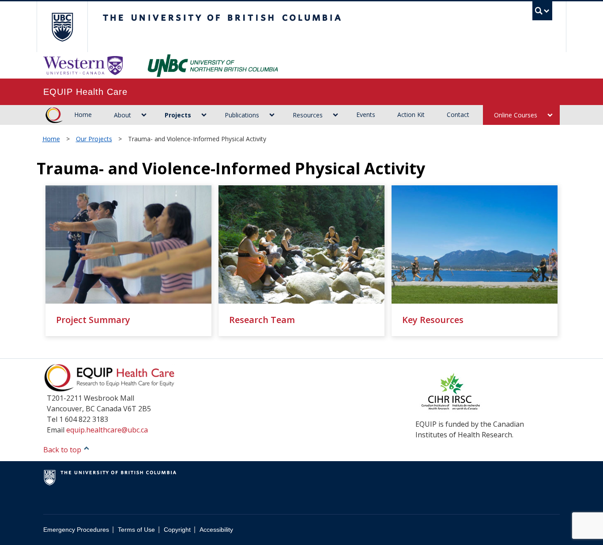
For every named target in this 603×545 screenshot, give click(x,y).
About (122, 115)
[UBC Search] (542, 10)
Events (365, 114)
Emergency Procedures (76, 529)
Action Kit (411, 114)
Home (83, 114)
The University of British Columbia (62, 26)
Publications (242, 115)
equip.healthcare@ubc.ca (107, 430)
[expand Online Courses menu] (550, 115)
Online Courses (515, 115)
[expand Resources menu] (335, 115)
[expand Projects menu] (204, 115)
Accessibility (216, 529)
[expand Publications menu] (272, 115)
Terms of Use (136, 529)
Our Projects (94, 139)
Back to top (63, 450)
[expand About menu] (144, 115)
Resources (308, 115)
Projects (178, 115)
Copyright (177, 529)
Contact (458, 114)
